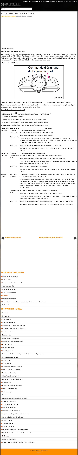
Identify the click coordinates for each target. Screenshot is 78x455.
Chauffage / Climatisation (10, 376)
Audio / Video (6, 319)
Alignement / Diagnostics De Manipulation (15, 414)
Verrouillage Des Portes (9, 401)
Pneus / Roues (7, 420)
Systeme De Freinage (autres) (12, 366)
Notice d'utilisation (34, 1)
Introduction (6, 316)
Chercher (74, 1)
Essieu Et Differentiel (9, 439)
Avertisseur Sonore (8, 332)
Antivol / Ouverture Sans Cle (11, 369)
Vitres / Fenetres (7, 351)
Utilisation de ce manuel (10, 276)
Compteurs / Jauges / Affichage (12, 379)
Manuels (25, 1)
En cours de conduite (9, 289)
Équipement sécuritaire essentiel (12, 283)
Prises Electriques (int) (9, 388)
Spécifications (6, 305)
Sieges (4, 395)
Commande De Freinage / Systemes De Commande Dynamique (23, 354)
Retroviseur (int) (7, 392)
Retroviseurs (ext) (8, 347)
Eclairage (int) (6, 382)
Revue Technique (46, 1)
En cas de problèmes (9, 298)
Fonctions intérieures (9, 292)
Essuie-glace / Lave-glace (10, 338)
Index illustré (6, 279)
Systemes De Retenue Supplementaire (14, 398)
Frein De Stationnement (10, 357)
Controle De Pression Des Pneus (12, 417)
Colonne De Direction (9, 322)
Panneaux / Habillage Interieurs (12, 385)
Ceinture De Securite (9, 373)
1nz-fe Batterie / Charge (10, 404)
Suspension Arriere (8, 423)
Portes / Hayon (7, 344)
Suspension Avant (8, 426)
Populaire (60, 1)
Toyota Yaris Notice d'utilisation (8, 16)
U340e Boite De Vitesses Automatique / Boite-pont (18, 442)
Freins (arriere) (7, 360)
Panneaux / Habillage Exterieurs (12, 341)
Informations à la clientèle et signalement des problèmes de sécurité (24, 302)
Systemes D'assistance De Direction (13, 328)
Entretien (5, 295)
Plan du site (67, 1)
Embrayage (6, 436)
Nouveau (54, 1)
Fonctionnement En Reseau (11, 411)
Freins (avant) (6, 363)
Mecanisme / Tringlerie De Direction (13, 325)
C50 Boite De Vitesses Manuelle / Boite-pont (16, 433)
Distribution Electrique (9, 407)
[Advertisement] (39, 32)
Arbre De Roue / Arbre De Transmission (15, 429)
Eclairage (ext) (7, 335)
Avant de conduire (8, 286)
